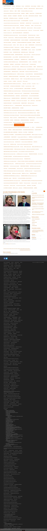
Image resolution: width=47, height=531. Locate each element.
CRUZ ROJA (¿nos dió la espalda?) (11, 309)
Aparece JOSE (31, 20)
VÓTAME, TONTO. (14, 178)
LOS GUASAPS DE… (27, 25)
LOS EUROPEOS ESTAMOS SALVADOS (8, 59)
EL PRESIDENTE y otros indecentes (13, 18)
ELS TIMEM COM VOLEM (39, 127)
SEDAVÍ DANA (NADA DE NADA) (19, 54)
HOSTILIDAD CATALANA (36, 98)
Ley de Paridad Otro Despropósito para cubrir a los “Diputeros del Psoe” (21, 156)
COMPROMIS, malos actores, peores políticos (8, 499)
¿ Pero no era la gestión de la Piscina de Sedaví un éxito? (12, 444)
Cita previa (21, 262)
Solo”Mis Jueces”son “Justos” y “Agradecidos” (21, 100)
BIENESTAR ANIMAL (20, 496)
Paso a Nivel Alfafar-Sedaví (7, 78)
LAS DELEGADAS (33, 47)
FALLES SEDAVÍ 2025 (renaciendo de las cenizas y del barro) (11, 35)
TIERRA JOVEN (25, 8)
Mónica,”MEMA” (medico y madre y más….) (9, 105)
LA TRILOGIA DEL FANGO (33, 64)
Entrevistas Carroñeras (11, 37)
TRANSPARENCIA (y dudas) (24, 59)
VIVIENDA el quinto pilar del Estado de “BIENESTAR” (21, 37)
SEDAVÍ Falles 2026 (34, 222)
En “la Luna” (8, 30)
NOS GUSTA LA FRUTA (34, 105)
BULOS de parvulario (17, 47)
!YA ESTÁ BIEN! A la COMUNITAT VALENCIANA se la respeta (10, 330)
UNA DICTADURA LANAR (8, 417)
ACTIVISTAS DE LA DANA (38, 13)
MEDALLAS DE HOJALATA (32, 8)
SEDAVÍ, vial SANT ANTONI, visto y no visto (37, 146)
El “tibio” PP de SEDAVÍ (6, 361)
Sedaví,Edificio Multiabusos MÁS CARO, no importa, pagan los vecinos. (12, 180)
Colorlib (37, 262)
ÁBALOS (14, 268)
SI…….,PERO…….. (32, 127)
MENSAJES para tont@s (13, 144)
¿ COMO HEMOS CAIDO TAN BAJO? (9, 430)
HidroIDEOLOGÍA (34, 88)
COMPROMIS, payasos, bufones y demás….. (9, 163)
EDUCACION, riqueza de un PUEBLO (10, 424)
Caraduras (11, 52)
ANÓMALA (12, 287)
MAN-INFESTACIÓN (6, 52)
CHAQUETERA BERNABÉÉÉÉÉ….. (16, 49)
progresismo (9, 243)
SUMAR (10, 363)
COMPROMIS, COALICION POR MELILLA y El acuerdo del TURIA (11, 146)
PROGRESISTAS (13, 100)
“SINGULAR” (5, 333)
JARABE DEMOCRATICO (24, 98)
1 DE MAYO (27, 76)
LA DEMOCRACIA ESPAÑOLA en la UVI (22, 117)
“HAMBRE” (34, 66)
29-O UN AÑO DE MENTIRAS (24, 20)
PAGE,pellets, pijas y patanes (7, 98)
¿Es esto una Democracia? (20, 168)
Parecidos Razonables (6, 117)
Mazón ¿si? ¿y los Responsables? (23, 35)
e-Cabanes (29, 49)
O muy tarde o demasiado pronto (7, 287)
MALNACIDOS (23, 13)
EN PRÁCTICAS (16, 287)
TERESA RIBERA (20, 15)
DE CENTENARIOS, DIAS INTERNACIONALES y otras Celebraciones (12, 175)
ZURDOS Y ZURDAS (21, 71)
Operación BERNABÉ (38, 49)
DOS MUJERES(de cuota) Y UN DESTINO (9, 47)
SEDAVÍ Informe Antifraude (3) (39, 69)
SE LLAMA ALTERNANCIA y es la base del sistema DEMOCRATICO (23, 134)
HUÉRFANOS (5, 93)
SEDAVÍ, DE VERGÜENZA (27, 88)
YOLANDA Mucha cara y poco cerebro (21, 69)
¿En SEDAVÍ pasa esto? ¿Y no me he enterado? (37, 206)
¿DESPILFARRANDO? (6, 64)
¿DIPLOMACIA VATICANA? (26, 93)
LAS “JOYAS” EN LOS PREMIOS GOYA (18, 88)
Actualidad (6, 409)
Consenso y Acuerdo (8, 418)
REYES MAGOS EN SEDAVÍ (7, 100)
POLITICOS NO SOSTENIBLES (12, 168)
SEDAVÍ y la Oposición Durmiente (27, 105)
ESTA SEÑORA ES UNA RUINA (31, 69)
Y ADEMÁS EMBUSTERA (14, 311)
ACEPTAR (23, 530)
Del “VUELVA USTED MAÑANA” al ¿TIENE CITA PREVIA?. (25, 178)
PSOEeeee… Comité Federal (13, 117)
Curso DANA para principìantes (19, 8)
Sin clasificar (5, 243)
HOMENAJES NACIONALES (33, 173)
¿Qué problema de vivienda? (7, 8)
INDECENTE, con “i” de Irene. (25, 173)
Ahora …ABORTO (26, 18)
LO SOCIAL (17, 309)
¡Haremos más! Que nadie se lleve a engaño (9, 141)
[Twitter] (6, 258)
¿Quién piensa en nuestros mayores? (35, 54)
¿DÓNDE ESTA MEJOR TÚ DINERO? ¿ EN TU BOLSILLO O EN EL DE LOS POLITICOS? (31, 180)
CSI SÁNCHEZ (5, 81)
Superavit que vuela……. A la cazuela (10, 432)
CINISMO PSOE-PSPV (6, 460)
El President (21, 146)
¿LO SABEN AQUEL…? (17, 59)
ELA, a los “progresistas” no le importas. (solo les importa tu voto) (26, 151)
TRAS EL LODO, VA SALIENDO (7, 42)
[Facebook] (4, 258)
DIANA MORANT (6, 76)
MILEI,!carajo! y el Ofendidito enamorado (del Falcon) (31, 71)
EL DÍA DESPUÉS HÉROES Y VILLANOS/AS (9, 54)
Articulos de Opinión (36, 122)
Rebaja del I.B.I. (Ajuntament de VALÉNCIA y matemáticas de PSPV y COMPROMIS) (30, 115)
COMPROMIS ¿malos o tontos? (7, 505)
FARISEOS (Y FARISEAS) (31, 59)
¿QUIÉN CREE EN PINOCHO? (24, 95)
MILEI (28, 100)
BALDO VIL (38, 35)
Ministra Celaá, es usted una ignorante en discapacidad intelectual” (12, 426)
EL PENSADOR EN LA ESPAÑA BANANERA (14, 361)
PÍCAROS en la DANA (31, 52)
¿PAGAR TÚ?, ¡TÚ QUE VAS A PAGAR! (10, 410)
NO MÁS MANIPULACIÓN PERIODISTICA (8, 446)
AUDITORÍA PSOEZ (34, 225)
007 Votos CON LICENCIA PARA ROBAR (34, 95)
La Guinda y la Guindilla (12, 520)
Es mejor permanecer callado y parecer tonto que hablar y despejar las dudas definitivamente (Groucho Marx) (16, 127)
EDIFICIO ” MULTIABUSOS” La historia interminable (11, 429)
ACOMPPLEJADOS (30, 98)
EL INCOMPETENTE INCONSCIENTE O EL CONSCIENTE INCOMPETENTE (13, 427)
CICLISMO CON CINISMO (38, 129)
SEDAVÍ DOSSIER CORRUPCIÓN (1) (15, 348)
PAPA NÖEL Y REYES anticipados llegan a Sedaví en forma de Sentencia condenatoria (12, 503)
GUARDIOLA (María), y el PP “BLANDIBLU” (9, 134)
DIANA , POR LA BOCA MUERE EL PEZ (17, 32)
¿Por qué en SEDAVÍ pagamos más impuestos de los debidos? (15, 442)
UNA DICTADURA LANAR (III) (9, 415)
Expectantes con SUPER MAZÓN (17, 122)
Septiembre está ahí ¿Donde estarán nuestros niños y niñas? (12, 434)
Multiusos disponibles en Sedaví (9, 431)
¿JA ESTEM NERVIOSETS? (17, 459)
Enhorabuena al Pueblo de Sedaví (8, 523)
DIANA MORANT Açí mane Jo (7, 66)
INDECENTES (18, 519)
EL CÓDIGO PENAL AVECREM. (7, 173)
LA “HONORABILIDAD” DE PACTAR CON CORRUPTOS (26, 139)
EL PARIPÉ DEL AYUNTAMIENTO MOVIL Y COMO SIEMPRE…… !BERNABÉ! (26, 42)
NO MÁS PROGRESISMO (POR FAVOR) (17, 446)
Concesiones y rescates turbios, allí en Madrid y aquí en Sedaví (11, 139)
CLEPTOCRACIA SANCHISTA (7, 71)
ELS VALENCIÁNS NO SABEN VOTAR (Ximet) (28, 129)
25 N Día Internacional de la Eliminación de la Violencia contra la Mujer (12, 13)
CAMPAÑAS (27, 13)
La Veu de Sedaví (10, 193)
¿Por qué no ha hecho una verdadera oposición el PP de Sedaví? (24, 144)
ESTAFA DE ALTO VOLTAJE (6, 312)
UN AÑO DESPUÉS (21, 18)
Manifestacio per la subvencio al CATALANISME (27, 122)
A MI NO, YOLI (5, 129)
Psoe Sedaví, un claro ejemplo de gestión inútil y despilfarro (12, 412)
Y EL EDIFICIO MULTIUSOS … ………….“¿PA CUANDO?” (12, 433)
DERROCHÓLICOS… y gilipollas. (7, 178)
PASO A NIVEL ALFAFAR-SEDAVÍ (35, 93)
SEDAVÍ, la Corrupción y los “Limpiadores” (35, 76)
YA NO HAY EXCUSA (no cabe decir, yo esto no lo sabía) (10, 112)
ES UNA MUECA (14, 42)
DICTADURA (17, 402)
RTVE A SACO (10, 81)
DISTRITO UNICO (33, 100)
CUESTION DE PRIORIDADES (9, 423)
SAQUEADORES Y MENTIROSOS (16, 98)
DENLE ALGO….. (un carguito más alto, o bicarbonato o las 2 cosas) (19, 30)
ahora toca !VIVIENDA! (14, 324)
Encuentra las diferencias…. (10, 441)
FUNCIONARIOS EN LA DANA (16, 52)
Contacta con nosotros (12, 185)
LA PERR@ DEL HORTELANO (7, 49)
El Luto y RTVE (7, 443)
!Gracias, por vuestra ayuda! (27, 54)
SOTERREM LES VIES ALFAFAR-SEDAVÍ (13, 76)
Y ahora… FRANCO (25, 15)
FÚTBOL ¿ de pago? (25, 81)
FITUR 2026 (12, 8)
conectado (9, 253)
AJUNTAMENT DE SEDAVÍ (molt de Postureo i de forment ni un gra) (29, 175)
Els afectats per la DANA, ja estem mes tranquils (8, 269)
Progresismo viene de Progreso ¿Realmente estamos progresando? (32, 168)
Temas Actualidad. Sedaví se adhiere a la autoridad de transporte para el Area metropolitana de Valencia (38, 231)
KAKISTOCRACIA (18, 95)
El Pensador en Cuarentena (6, 520)
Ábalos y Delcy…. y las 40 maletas (27, 83)
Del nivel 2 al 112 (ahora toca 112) (8, 32)
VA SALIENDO (22, 47)
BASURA (10, 311)
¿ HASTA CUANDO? (8, 413)
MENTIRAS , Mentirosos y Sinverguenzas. (20, 163)
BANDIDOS (5, 30)
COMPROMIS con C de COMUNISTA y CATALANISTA (9, 462)
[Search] (44, 191)
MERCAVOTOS (35, 141)
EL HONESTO (14, 81)
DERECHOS (41, 30)
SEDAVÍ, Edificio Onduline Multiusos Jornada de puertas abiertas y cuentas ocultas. (13, 158)
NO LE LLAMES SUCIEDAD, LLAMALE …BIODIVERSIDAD (10, 132)
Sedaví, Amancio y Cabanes (38, 25)
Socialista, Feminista (32, 13)
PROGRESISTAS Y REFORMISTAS (18, 484)
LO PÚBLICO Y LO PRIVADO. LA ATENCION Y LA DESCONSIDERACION (26, 161)
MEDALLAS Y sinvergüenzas (39, 8)
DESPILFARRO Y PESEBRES (13, 388)
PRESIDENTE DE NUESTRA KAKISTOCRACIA (9, 95)
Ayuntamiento (5, 522)
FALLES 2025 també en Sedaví (31, 35)
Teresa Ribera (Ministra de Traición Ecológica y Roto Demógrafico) (11, 115)
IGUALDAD (38, 112)
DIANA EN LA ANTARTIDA (31, 37)
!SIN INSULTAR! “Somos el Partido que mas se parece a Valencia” (11, 25)
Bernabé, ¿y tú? (30, 30)
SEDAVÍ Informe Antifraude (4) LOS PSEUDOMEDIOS (10, 69)
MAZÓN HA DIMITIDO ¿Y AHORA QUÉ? (33, 15)
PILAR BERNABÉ (15, 15)
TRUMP (21, 309)
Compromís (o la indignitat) (39, 117)
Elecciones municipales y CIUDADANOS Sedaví (26, 141)
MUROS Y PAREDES (38, 100)
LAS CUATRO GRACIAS (17, 64)
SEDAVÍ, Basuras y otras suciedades (16, 173)
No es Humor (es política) (36, 30)
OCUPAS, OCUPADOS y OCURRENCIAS (8, 475)
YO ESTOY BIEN (38, 42)
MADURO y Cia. (10, 268)
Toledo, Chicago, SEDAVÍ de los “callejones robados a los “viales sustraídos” (32, 78)
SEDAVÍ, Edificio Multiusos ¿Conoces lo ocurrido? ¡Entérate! (11, 151)
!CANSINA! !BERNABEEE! (24, 49)
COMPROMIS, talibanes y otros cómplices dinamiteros (10, 161)
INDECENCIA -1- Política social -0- (15, 78)
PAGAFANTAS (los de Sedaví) (31, 117)
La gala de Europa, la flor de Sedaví (8, 122)
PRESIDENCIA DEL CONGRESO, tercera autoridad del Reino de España (11, 367)
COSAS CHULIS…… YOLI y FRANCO (22, 132)
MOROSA (32, 25)
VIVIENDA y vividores (27, 47)
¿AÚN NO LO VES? (19, 81)
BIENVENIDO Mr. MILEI (40, 66)
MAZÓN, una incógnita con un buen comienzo (37, 134)
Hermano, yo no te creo (6, 144)
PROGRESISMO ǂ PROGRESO (8, 445)
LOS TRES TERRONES (11, 302)
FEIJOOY (21, 78)
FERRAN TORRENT (20, 281)
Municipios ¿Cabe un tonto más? (18, 93)
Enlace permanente (13, 243)
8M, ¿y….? (38, 83)
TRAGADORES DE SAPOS (27, 158)
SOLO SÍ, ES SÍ (5, 168)
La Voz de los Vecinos (6, 185)
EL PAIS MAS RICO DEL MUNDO (9, 422)
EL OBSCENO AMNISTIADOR (18, 105)
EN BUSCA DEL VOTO (17, 141)
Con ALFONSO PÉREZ (12, 402)
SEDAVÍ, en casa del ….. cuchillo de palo (8, 88)
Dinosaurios (33, 220)
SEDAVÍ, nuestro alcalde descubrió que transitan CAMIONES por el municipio (27, 112)
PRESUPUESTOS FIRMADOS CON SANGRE (10, 428)
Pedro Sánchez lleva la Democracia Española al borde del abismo (34, 163)
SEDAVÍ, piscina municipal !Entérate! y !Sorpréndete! (38, 214)
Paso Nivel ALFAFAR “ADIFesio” (7, 348)
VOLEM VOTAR (9, 15)
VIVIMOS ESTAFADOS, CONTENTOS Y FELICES (11, 425)
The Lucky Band (34, 83)
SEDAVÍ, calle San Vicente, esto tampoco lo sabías (38, 195)
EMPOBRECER (12, 64)
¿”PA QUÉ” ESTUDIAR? (10, 93)
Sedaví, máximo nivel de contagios (9, 421)
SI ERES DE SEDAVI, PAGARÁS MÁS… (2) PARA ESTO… (12, 440)
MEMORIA (18, 268)
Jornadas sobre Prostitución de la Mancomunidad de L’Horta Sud (10, 281)
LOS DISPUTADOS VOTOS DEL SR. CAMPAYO (8, 305)
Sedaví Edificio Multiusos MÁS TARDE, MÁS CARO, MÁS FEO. (10, 519)
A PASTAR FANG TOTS (26, 32)
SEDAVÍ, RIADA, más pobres (24, 52)
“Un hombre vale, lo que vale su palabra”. (21, 185)
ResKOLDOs (21, 361)
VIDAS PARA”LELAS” (30, 132)
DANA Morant (5, 15)
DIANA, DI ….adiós (5, 311)
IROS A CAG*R (5, 37)
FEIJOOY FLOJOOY (37, 37)
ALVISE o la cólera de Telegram (15, 66)
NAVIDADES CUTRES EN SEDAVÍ (12, 382)
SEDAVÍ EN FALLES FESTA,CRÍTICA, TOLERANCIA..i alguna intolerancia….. (13, 83)
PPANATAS (40, 15)
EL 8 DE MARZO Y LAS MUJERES (8, 156)
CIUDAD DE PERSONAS (22, 76)
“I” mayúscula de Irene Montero (14, 505)
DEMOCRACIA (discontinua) (15, 71)
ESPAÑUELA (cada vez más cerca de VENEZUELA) (26, 66)
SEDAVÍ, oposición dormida (6, 385)
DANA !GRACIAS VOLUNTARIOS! (7, 324)
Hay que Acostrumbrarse (6, 363)
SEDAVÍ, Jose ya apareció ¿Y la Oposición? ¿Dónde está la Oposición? (12, 20)
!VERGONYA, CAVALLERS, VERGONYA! (17, 129)
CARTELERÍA (9, 129)
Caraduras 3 (33, 49)
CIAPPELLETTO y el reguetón (24, 64)
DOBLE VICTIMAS (6, 18)
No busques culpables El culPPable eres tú (13, 460)
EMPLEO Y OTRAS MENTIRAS (7, 262)
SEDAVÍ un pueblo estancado (27, 146)
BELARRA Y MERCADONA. (39, 161)
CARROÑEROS (37, 110)
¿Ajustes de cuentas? (6, 268)
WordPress (43, 262)
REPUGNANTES (22, 25)
